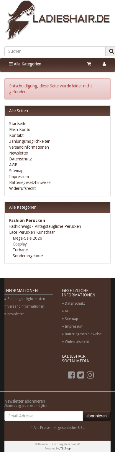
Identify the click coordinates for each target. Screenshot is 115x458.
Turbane (20, 250)
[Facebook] (71, 375)
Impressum (19, 176)
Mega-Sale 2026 (27, 238)
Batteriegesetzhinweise (29, 182)
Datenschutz (20, 159)
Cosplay (19, 244)
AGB (13, 164)
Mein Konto (19, 129)
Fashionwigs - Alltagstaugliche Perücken (45, 226)
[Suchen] (111, 51)
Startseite (17, 123)
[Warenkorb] (89, 64)
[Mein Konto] (104, 64)
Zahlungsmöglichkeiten (29, 141)
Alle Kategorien (27, 64)
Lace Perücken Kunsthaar (32, 232)
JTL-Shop (65, 448)
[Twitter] (80, 375)
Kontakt (16, 135)
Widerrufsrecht (22, 188)
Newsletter (18, 153)
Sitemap (16, 170)
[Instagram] (90, 375)
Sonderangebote (27, 255)
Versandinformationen (29, 147)
